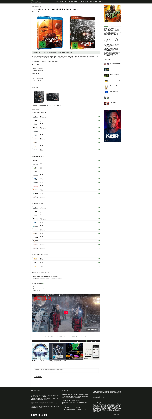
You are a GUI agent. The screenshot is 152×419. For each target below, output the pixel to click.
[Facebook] (32, 415)
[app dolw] (91, 343)
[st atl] (40, 343)
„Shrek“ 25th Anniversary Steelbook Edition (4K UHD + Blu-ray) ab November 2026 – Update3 (111, 45)
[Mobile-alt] (39, 415)
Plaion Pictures (34, 360)
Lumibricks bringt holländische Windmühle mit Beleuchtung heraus (74, 409)
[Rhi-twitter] (35, 415)
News (61, 1)
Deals (65, 1)
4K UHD (58, 360)
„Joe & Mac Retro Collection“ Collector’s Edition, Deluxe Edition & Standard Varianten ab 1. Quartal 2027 (112, 33)
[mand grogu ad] (112, 5)
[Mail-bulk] (42, 415)
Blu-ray (61, 360)
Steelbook (64, 360)
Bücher (90, 1)
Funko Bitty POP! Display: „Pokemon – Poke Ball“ (71, 400)
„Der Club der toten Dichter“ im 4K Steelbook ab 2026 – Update (73, 392)
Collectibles (81, 1)
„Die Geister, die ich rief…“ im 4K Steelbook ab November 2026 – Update (75, 394)
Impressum (119, 416)
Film (40, 6)
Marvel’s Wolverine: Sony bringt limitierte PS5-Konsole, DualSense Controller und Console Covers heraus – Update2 (112, 41)
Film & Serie (70, 1)
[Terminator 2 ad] (57, 343)
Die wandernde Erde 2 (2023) (47, 360)
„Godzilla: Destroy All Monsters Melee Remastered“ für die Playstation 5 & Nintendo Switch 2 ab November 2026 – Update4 (112, 54)
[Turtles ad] (74, 343)
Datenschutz (115, 416)
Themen (100, 1)
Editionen (95, 1)
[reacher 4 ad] (112, 110)
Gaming (75, 1)
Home (57, 1)
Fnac (43, 283)
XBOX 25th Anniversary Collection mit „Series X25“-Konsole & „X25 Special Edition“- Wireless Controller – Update (112, 29)
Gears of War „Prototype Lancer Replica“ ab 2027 (71, 407)
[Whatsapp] (45, 415)
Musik (86, 1)
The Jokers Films (40, 360)
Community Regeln (109, 416)
